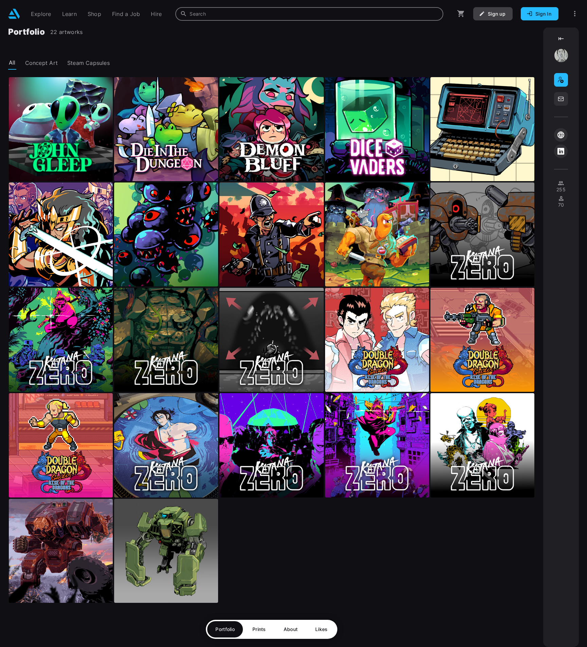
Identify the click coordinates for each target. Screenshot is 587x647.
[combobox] (309, 14)
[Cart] (461, 14)
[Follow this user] (561, 80)
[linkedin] (561, 151)
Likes (321, 629)
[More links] (575, 14)
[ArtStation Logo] (14, 13)
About (291, 629)
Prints (259, 629)
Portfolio (225, 629)
